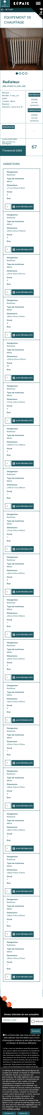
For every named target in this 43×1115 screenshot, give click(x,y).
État (9, 198)
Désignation (12, 172)
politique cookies (13, 1109)
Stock (9, 192)
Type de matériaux (15, 179)
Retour (9, 10)
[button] (4, 52)
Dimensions (12, 185)
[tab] (17, 73)
